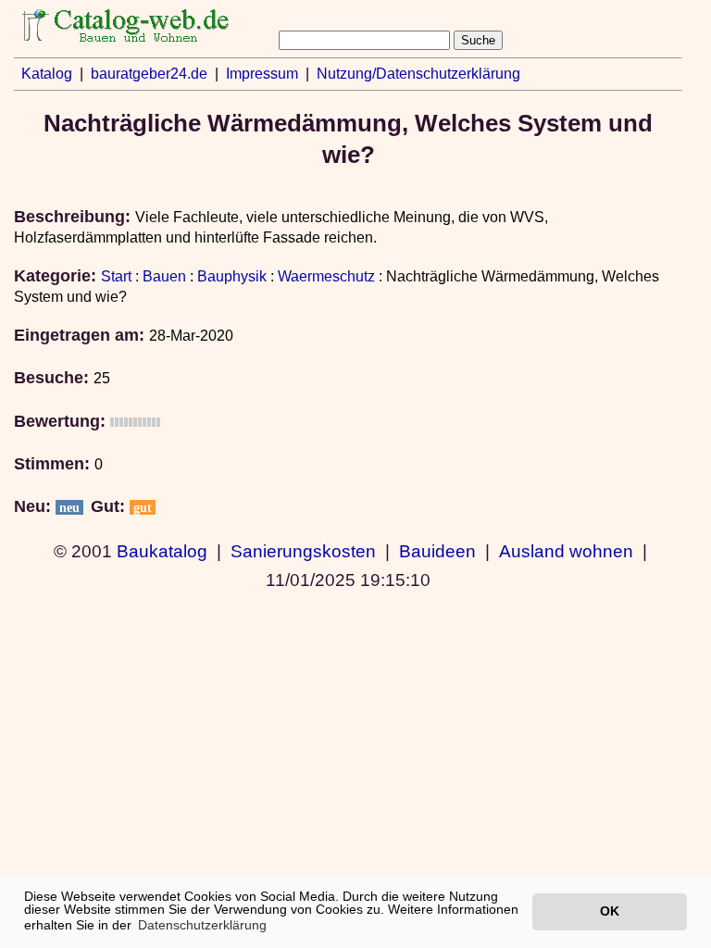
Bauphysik (232, 276)
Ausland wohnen (566, 551)
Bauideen (437, 551)
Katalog (46, 73)
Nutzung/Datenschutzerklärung (418, 73)
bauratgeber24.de (149, 73)
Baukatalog (162, 551)
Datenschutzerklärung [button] (202, 924)
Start (116, 276)
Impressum (262, 73)
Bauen (164, 276)
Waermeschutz (326, 276)
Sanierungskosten (303, 551)
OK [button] (609, 911)
